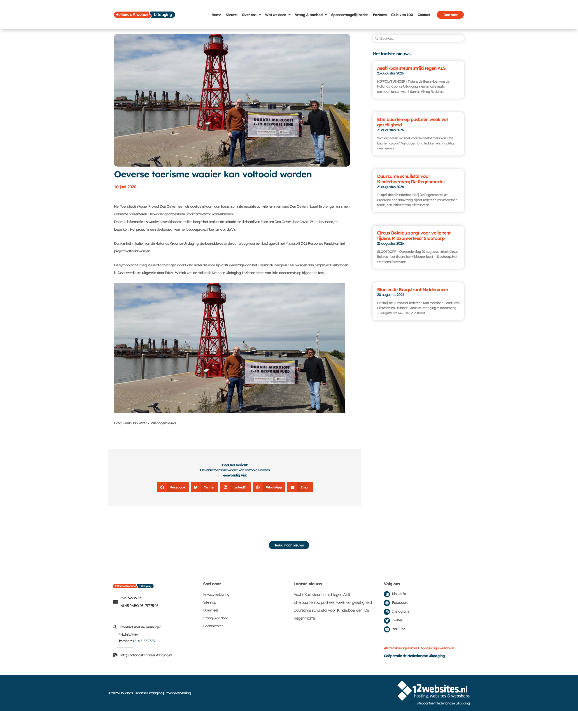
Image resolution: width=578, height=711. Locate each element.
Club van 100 (402, 14)
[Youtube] (387, 629)
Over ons (249, 14)
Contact (423, 14)
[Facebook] (387, 603)
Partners (380, 14)
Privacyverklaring (216, 594)
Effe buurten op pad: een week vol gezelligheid (412, 122)
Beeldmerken (213, 626)
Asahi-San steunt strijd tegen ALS (411, 68)
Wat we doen (275, 14)
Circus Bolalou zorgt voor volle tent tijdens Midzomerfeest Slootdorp (413, 235)
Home (216, 14)
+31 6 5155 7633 (143, 641)
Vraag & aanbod (308, 14)
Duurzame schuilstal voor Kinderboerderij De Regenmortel (411, 178)
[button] (173, 487)
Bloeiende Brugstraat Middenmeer (412, 289)
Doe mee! (210, 610)
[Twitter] (387, 621)
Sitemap (209, 602)
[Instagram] (387, 612)
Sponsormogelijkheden (349, 14)
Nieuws (231, 14)
